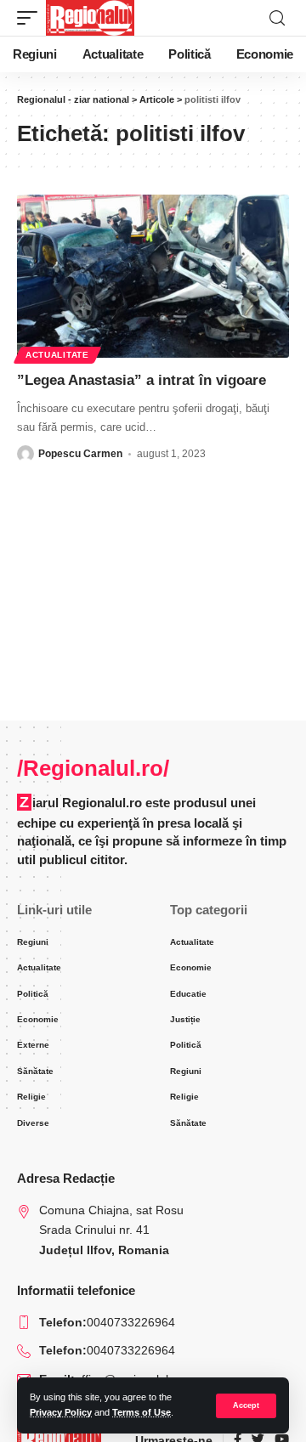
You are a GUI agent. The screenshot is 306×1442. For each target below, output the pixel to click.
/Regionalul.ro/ (93, 768)
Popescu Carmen (80, 454)
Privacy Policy (61, 1412)
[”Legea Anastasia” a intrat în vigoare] (153, 276)
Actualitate (57, 354)
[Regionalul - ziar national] (90, 18)
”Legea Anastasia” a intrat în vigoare (141, 380)
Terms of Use (141, 1412)
